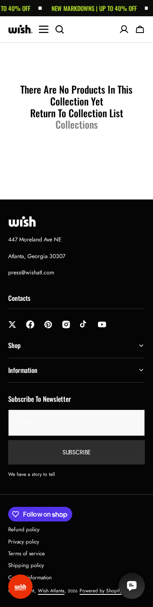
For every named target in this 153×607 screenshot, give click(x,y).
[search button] (59, 29)
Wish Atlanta (51, 590)
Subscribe (76, 452)
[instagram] (66, 324)
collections (76, 124)
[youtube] (102, 324)
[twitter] (12, 324)
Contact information (30, 577)
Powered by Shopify (101, 590)
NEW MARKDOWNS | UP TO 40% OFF (91, 8)
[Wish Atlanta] (20, 29)
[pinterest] (48, 324)
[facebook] (30, 324)
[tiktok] (84, 324)
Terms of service (26, 553)
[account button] (124, 29)
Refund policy (24, 529)
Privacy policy (23, 542)
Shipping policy (26, 565)
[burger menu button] (44, 29)
